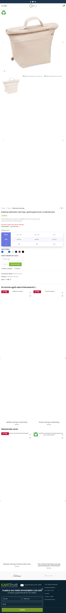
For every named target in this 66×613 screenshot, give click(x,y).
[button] (3, 42)
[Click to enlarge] (4, 71)
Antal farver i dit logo (9, 255)
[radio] (2, 252)
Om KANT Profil (49, 590)
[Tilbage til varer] (62, 208)
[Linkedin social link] (35, 1)
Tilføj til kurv (15, 264)
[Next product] (64, 208)
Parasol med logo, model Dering (49, 422)
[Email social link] (33, 1)
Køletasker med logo (18, 208)
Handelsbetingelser (50, 587)
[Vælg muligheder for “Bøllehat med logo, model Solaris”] (30, 295)
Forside (3, 208)
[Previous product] (60, 208)
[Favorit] (30, 292)
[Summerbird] (49, 575)
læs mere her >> (15, 226)
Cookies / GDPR (49, 596)
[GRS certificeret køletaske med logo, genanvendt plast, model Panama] (49, 497)
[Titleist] (17, 575)
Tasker (9, 208)
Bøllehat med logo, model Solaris (17, 422)
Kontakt (47, 593)
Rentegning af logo (50, 599)
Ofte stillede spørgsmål (51, 584)
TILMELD (22, 610)
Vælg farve (5, 249)
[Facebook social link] (31, 1)
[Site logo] (33, 6)
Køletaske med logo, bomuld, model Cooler (17, 564)
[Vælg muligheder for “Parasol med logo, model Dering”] (62, 295)
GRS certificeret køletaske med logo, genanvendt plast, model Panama (49, 565)
